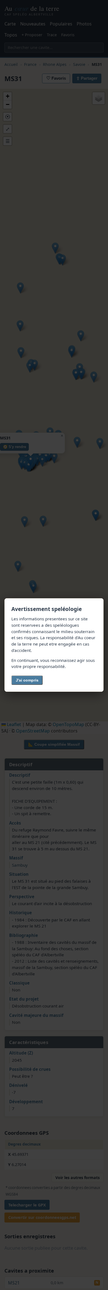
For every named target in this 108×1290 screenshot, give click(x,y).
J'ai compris (27, 680)
